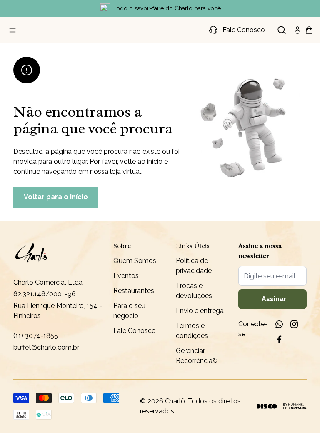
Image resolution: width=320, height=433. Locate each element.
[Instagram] (294, 324)
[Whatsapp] (279, 324)
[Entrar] (297, 30)
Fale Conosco (134, 331)
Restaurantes (133, 291)
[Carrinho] (309, 30)
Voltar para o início (56, 197)
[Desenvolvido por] (282, 406)
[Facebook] (279, 339)
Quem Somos (134, 261)
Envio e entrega (200, 311)
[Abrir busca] (281, 30)
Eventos (126, 276)
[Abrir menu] (12, 30)
